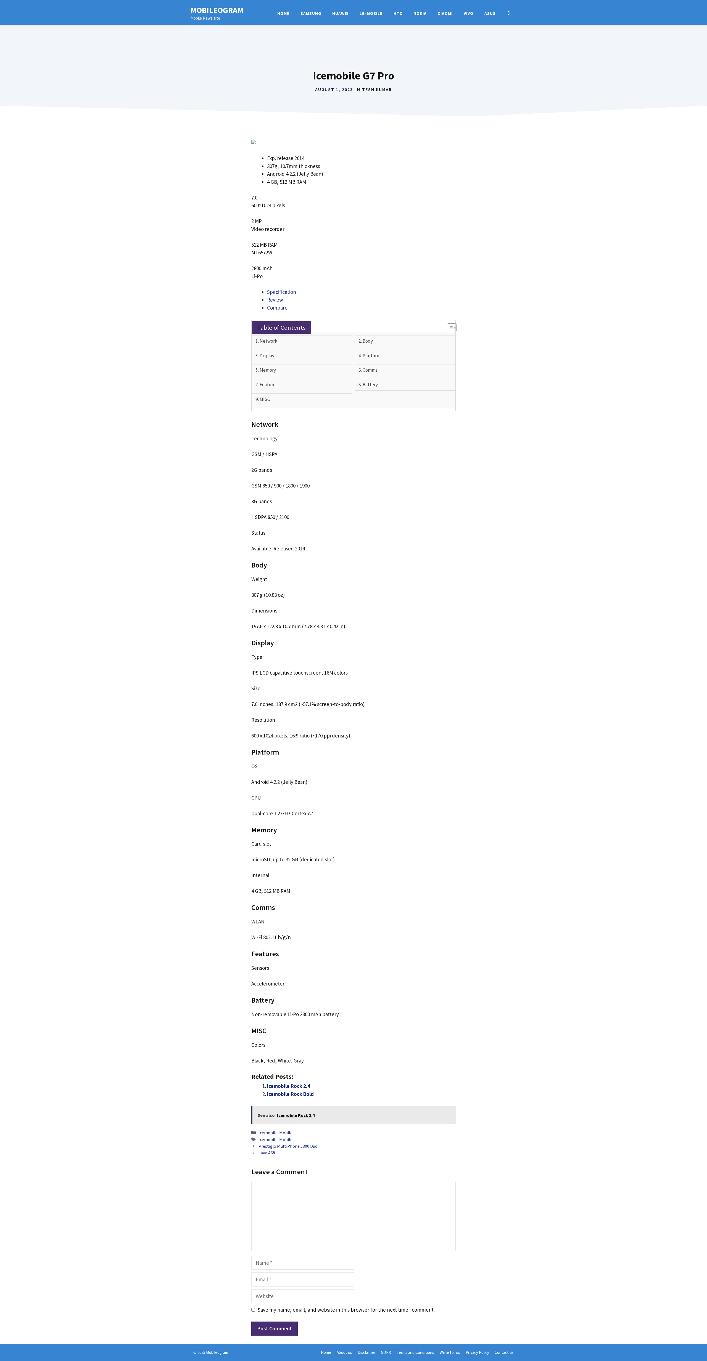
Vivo (468, 13)
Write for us (450, 1352)
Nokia (420, 13)
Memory (268, 370)
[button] (508, 13)
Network (268, 341)
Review (275, 299)
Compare (277, 307)
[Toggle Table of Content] (449, 327)
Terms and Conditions (415, 1352)
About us (344, 1352)
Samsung (310, 13)
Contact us (504, 1352)
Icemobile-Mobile (275, 1132)
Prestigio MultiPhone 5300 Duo (288, 1146)
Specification (281, 292)
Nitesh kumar (374, 89)
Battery (370, 385)
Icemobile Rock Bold (290, 1094)
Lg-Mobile (371, 13)
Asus (490, 13)
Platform (372, 356)
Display (267, 356)
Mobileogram (217, 10)
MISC (265, 399)
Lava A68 (266, 1152)
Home (283, 13)
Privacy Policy (477, 1352)
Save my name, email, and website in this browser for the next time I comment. (346, 1309)
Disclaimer (366, 1352)
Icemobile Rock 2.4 (288, 1086)
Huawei (340, 13)
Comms (370, 370)
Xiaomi (445, 13)
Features (269, 385)
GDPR (386, 1352)
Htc (398, 13)
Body (368, 341)
